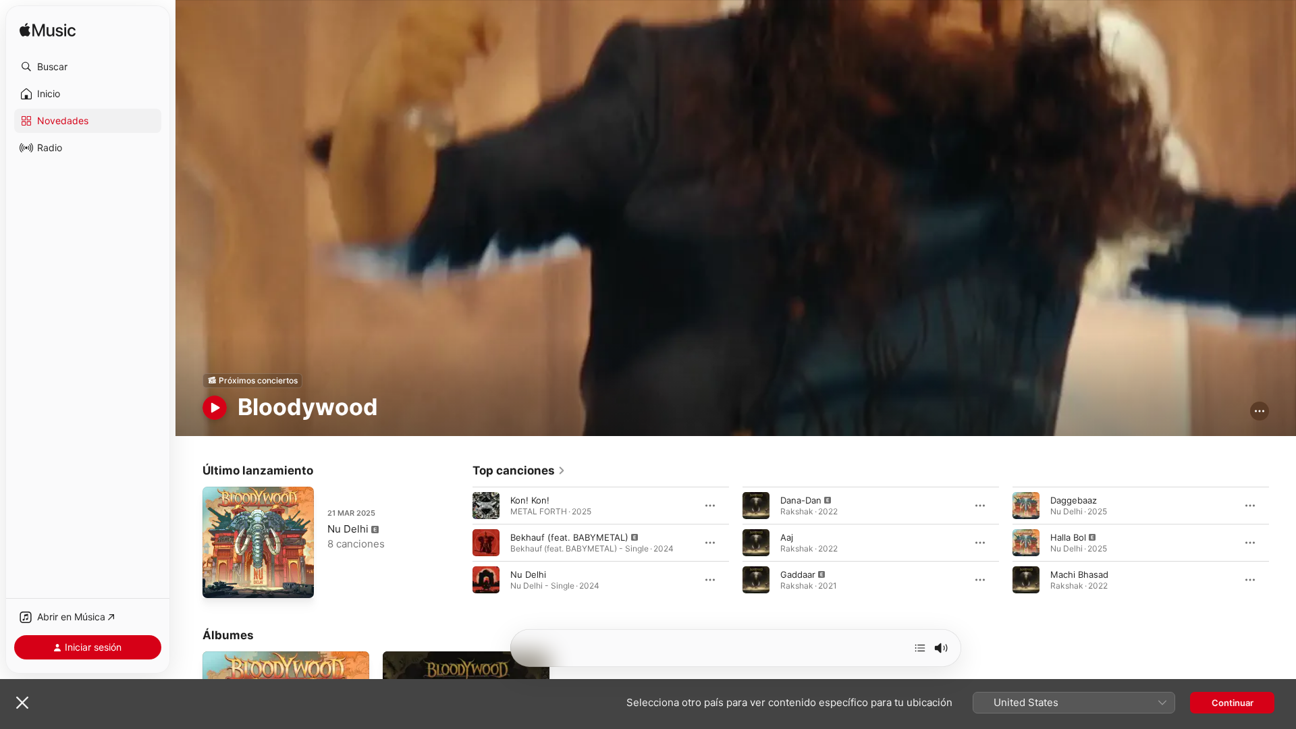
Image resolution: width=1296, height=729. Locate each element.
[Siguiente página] (1282, 542)
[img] (48, 30)
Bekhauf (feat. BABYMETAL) (569, 536)
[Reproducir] (214, 408)
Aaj (786, 536)
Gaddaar (797, 573)
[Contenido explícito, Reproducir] (486, 542)
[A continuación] (920, 648)
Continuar (1232, 702)
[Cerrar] (22, 703)
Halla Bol (1068, 536)
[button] (88, 66)
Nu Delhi (348, 528)
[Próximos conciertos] (252, 380)
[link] (519, 470)
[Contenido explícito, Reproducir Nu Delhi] (219, 581)
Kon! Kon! (529, 499)
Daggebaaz (1073, 499)
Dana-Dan (800, 499)
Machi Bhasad (1079, 573)
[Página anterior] (459, 542)
